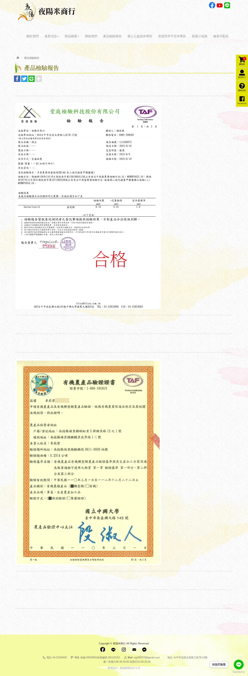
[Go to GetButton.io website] (238, 672)
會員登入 (242, 77)
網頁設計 (113, 667)
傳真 (76, 657)
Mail (134, 649)
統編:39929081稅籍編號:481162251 (100, 657)
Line (227, 5)
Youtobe (219, 5)
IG (123, 649)
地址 (169, 657)
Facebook (212, 5)
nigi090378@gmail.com (147, 657)
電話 (49, 657)
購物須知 (242, 90)
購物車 (242, 61)
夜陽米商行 (46, 11)
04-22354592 (60, 657)
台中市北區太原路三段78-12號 (190, 657)
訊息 (144, 649)
